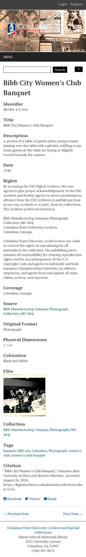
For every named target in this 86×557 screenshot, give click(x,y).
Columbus (39, 450)
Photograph (58, 450)
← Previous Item (16, 513)
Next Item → (73, 513)
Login (62, 4)
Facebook (14, 498)
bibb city (24, 450)
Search (60, 69)
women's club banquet (28, 455)
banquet (9, 450)
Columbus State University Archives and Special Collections (43, 530)
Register (77, 4)
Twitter (34, 498)
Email (52, 498)
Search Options (79, 69)
